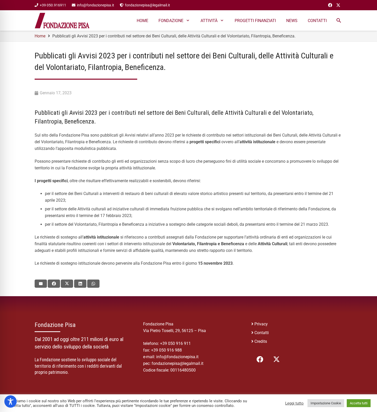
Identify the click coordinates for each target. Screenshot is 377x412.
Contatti (261, 332)
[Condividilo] (54, 284)
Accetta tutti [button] (359, 403)
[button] (338, 20)
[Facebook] (330, 5)
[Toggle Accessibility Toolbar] (10, 401)
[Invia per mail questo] (41, 284)
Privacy (261, 324)
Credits (260, 341)
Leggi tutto (294, 403)
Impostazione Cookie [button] (326, 403)
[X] (338, 5)
